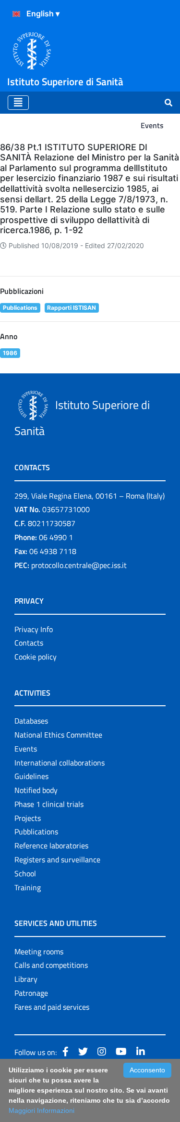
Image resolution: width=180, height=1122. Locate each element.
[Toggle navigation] (18, 102)
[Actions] (16, 14)
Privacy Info (33, 629)
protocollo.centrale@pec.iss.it (79, 565)
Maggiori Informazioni (41, 1110)
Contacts (28, 642)
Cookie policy (35, 656)
